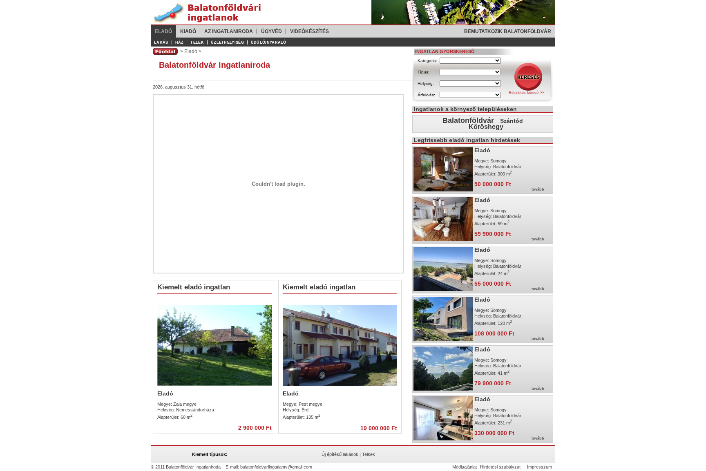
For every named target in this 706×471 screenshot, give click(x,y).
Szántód (511, 121)
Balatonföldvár (468, 120)
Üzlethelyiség (227, 42)
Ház (179, 42)
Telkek (368, 454)
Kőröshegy (486, 126)
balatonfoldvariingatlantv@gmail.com (276, 466)
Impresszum (539, 466)
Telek (197, 42)
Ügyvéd (271, 31)
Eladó (163, 31)
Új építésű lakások (340, 454)
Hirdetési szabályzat (500, 466)
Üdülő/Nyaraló (268, 42)
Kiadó (188, 31)
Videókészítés (309, 31)
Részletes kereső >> (526, 93)
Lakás (161, 42)
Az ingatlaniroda (228, 31)
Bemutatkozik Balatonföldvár (507, 31)
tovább (538, 189)
